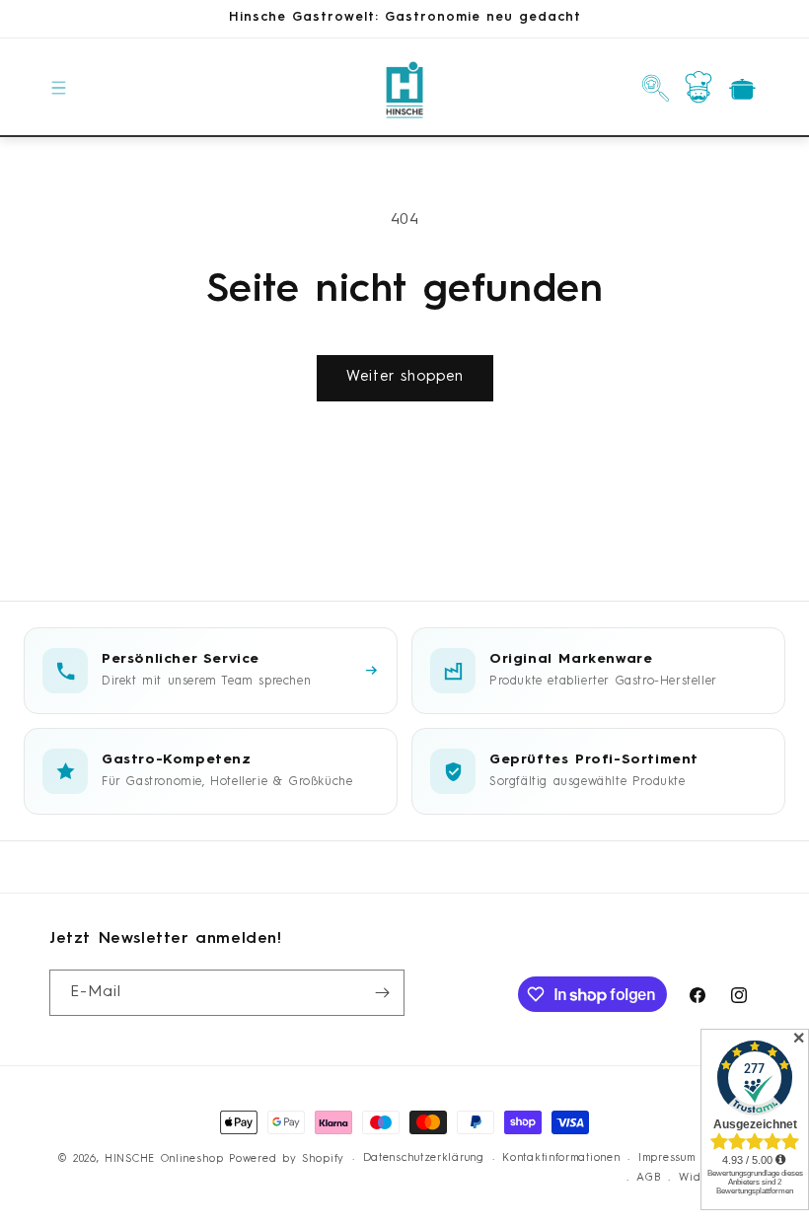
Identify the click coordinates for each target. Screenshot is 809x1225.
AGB (648, 1178)
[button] (59, 87)
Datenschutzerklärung (423, 1158)
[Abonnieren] (382, 993)
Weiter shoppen (405, 377)
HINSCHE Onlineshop (164, 1159)
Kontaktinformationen (561, 1158)
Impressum (666, 1158)
